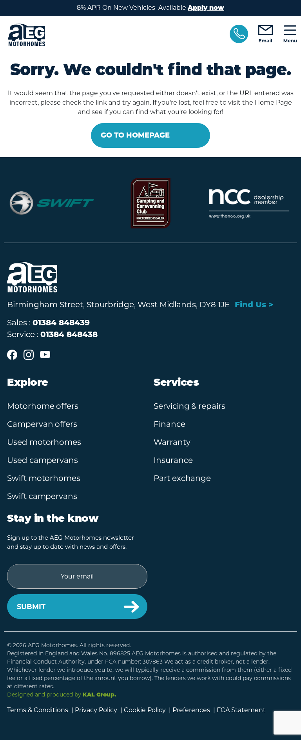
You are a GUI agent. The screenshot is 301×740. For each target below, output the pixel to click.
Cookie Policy (145, 710)
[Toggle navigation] (290, 34)
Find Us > (254, 304)
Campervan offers (42, 424)
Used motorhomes (44, 442)
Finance (169, 424)
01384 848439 (61, 322)
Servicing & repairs (189, 406)
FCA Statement (241, 710)
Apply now (206, 8)
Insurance (173, 460)
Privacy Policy (96, 710)
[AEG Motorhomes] (113, 35)
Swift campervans (42, 496)
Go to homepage (135, 135)
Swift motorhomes (43, 478)
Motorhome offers (42, 406)
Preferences (191, 710)
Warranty (172, 442)
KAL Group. (99, 695)
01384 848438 (69, 334)
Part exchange (182, 478)
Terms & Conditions (37, 710)
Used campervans (42, 460)
